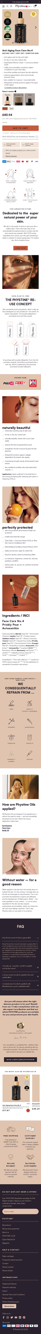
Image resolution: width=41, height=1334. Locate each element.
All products (6, 1225)
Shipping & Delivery (9, 1284)
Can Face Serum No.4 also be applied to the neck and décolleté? (18, 976)
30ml (5, 109)
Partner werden (8, 1267)
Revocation (9, 1306)
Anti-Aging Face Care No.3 (12, 1105)
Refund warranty (11, 156)
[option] (20, 2)
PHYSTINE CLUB (8, 1236)
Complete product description (15, 88)
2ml (11, 109)
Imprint (4, 1291)
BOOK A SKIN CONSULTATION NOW (20, 1059)
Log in (8, 153)
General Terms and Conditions (13, 1294)
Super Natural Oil (8, 1239)
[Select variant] (15, 91)
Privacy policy (7, 1298)
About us (5, 1232)
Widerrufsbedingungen (10, 1302)
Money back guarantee (10, 1229)
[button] (28, 6)
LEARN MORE (20, 248)
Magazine (5, 1243)
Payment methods (9, 1287)
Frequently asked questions (12, 1260)
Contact (5, 1263)
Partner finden (7, 1271)
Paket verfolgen (8, 1256)
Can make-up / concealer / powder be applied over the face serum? (17, 967)
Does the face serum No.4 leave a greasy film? (16, 938)
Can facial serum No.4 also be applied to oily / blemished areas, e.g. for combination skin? (16, 985)
